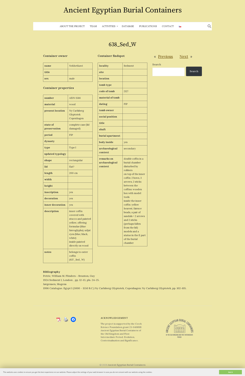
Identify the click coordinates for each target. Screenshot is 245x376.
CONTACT (168, 26)
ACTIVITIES (108, 26)
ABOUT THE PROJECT (72, 26)
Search (156, 64)
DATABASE (128, 26)
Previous (165, 56)
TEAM (93, 26)
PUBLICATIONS (148, 26)
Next (184, 56)
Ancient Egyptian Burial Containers (122, 10)
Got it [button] (230, 372)
